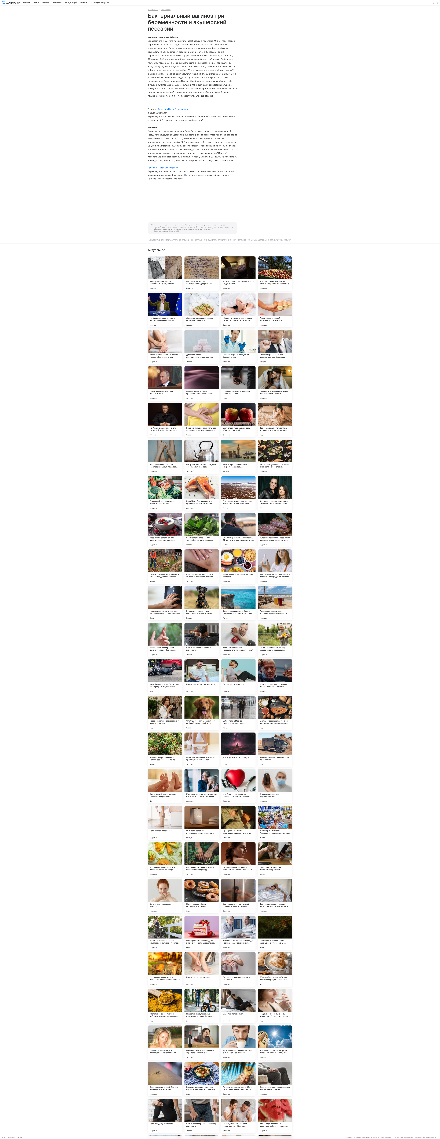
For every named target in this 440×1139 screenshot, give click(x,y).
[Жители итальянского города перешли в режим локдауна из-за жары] (275, 1042)
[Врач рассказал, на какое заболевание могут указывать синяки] (165, 457)
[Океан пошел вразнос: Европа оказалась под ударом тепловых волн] (238, 603)
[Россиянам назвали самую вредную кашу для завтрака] (165, 530)
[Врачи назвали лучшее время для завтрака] (238, 566)
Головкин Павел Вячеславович (173, 109)
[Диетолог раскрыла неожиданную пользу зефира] (201, 347)
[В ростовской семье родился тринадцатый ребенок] (165, 786)
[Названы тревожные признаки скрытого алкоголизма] (201, 1042)
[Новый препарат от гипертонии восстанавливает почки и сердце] (165, 603)
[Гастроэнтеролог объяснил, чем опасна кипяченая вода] (201, 457)
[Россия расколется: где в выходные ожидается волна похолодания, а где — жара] (201, 603)
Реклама (19, 1137)
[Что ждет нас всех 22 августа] (238, 750)
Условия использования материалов (366, 1137)
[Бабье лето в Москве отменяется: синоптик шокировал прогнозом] (238, 713)
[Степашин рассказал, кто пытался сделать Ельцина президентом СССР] (275, 347)
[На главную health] (12, 2)
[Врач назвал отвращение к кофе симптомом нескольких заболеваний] (238, 1042)
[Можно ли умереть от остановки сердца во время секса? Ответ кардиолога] (238, 310)
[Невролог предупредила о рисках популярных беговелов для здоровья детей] (201, 1006)
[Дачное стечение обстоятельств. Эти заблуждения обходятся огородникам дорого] (165, 566)
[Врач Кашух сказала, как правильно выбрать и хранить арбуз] (275, 1116)
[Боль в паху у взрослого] (238, 676)
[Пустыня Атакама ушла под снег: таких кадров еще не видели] (238, 493)
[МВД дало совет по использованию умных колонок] (201, 823)
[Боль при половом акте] (238, 1006)
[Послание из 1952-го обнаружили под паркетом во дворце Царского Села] (201, 273)
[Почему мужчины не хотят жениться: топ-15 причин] (238, 1116)
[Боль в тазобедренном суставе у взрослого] (201, 1116)
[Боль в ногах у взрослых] (165, 823)
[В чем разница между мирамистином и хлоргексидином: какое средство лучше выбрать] (275, 786)
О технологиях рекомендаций (403, 1137)
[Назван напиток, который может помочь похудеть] (165, 713)
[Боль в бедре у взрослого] (165, 1116)
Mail (3, 1137)
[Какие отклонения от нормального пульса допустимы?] (238, 640)
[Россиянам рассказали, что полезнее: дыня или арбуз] (165, 859)
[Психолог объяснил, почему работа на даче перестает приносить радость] (275, 640)
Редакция (349, 1137)
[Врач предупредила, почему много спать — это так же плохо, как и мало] (275, 896)
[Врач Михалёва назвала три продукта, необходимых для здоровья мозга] (201, 493)
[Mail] (3, 2)
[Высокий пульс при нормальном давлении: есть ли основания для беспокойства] (201, 420)
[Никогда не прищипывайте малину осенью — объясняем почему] (165, 750)
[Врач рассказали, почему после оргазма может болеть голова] (275, 420)
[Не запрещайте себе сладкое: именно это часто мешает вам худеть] (201, 933)
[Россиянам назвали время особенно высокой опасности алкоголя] (275, 603)
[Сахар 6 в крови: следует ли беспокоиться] (238, 347)
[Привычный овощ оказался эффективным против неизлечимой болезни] (165, 493)
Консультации (153, 10)
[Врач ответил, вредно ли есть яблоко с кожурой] (238, 420)
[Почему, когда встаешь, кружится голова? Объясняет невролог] (201, 383)
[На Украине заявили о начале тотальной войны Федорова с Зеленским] (165, 420)
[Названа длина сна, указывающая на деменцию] (238, 273)
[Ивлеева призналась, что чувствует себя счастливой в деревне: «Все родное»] (165, 1042)
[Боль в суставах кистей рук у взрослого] (238, 969)
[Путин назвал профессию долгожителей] (165, 383)
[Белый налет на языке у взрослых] (165, 896)
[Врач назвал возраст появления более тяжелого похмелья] (275, 676)
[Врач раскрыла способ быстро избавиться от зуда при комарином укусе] (165, 1079)
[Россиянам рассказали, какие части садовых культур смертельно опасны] (201, 859)
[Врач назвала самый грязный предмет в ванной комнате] (238, 896)
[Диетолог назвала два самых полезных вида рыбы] (201, 310)
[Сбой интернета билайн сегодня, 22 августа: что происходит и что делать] (238, 530)
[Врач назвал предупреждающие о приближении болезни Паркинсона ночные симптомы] (275, 1079)
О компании (11, 1137)
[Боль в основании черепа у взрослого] (201, 640)
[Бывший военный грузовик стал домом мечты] (275, 750)
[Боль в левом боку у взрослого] (201, 676)
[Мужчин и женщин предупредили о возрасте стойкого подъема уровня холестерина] (201, 786)
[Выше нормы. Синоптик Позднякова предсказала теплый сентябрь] (275, 823)
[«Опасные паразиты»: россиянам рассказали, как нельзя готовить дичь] (275, 530)
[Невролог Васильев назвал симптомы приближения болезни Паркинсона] (165, 933)
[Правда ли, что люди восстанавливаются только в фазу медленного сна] (238, 823)
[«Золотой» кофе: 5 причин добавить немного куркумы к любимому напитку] (165, 1006)
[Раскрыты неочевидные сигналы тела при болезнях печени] (165, 347)
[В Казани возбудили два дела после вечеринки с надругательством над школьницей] (238, 383)
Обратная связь (386, 1137)
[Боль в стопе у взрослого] (201, 969)
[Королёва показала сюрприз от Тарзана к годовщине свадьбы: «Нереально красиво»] (275, 493)
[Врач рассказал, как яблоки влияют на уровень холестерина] (275, 273)
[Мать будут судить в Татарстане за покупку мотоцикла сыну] (165, 676)
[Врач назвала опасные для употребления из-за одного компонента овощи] (201, 530)
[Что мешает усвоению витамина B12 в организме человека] (275, 457)
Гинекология (165, 10)
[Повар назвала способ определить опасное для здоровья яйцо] (275, 310)
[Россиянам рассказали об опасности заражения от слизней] (165, 969)
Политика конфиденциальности (425, 1137)
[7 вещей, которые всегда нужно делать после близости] (275, 383)
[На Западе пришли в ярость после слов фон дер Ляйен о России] (165, 310)
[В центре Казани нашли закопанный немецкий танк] (165, 273)
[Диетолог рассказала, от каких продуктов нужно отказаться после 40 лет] (275, 713)
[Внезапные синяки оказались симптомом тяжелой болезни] (201, 566)
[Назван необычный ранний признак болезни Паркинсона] (165, 640)
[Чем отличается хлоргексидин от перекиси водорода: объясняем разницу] (275, 566)
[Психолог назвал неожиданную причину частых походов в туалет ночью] (201, 750)
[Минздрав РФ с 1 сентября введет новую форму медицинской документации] (238, 933)
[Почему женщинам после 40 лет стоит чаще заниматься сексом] (238, 1079)
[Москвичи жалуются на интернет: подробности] (275, 859)
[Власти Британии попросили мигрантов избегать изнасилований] (238, 457)
